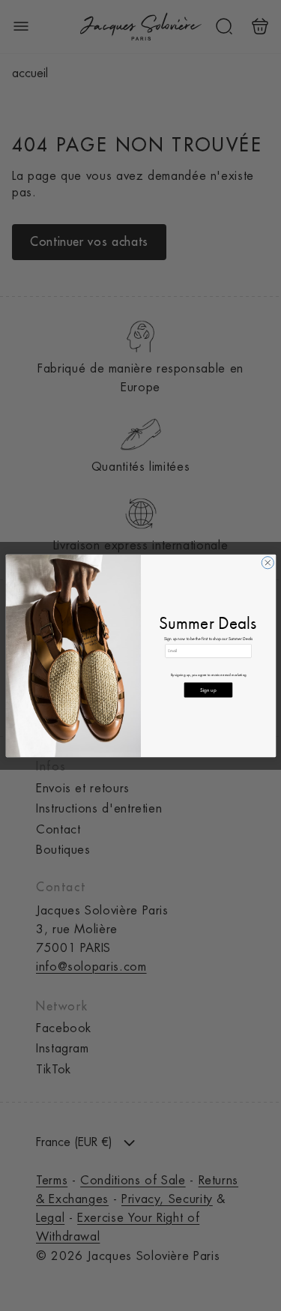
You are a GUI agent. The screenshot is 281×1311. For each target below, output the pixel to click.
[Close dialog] (268, 562)
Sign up (208, 689)
